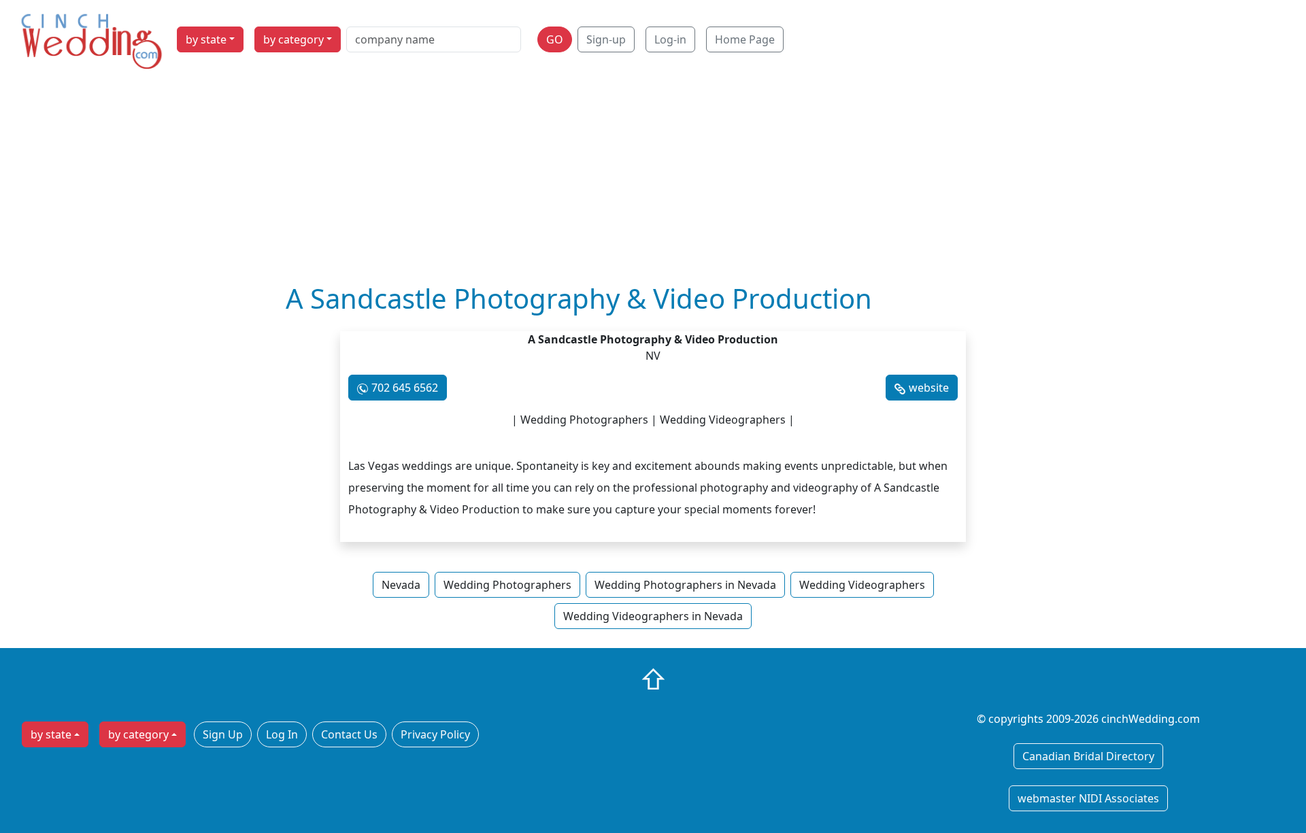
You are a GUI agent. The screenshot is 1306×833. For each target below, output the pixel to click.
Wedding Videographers (862, 584)
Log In (282, 734)
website (929, 387)
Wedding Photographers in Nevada (685, 584)
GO (554, 39)
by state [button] (206, 39)
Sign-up (606, 39)
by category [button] (293, 39)
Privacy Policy (435, 734)
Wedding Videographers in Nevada (653, 616)
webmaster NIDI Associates (1088, 798)
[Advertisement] (653, 180)
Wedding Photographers (507, 584)
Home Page (745, 39)
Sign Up (223, 734)
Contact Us (349, 734)
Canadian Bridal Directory (1088, 756)
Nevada (401, 584)
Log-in (670, 39)
